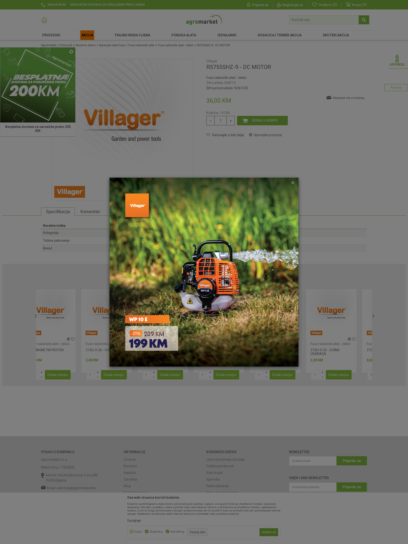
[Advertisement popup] (204, 272)
